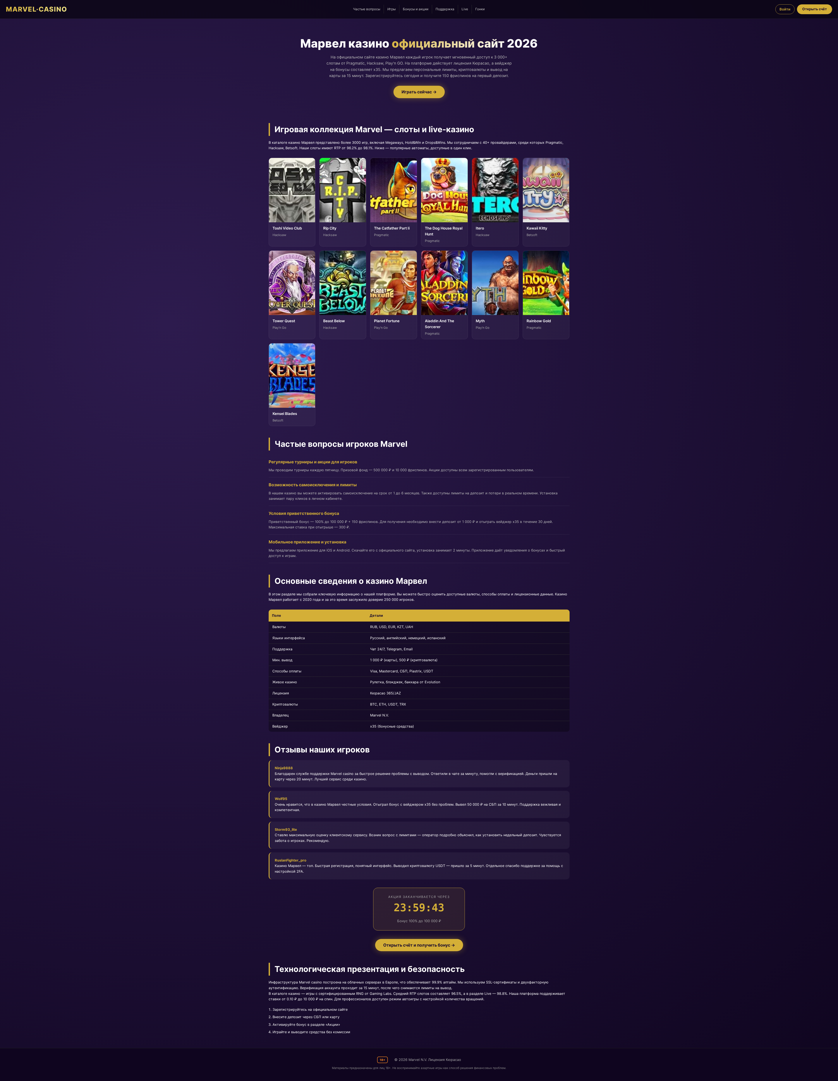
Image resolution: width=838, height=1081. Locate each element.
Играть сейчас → (419, 91)
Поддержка (445, 9)
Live (465, 9)
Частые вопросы (366, 9)
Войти (785, 9)
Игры (391, 9)
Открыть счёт (814, 9)
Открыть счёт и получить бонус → (419, 945)
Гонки (480, 9)
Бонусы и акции (415, 9)
